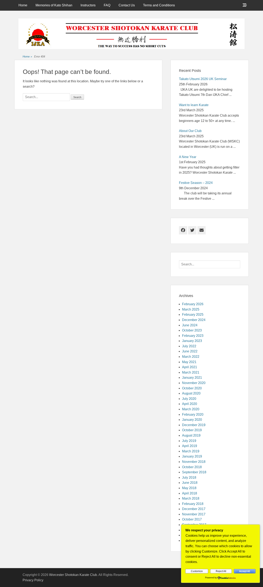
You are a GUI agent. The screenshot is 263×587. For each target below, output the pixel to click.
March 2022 (190, 356)
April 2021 (189, 367)
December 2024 (193, 320)
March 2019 (190, 451)
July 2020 (189, 398)
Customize (197, 571)
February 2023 (192, 335)
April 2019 (189, 446)
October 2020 (192, 388)
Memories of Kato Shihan (54, 5)
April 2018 (189, 493)
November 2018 (193, 461)
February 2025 (192, 314)
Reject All (221, 571)
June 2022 (189, 351)
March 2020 (190, 409)
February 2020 (192, 414)
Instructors (88, 5)
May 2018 (189, 488)
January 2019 (192, 456)
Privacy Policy (33, 580)
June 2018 (189, 482)
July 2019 (189, 441)
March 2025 (190, 309)
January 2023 (192, 341)
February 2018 (192, 504)
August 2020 (191, 393)
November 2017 (193, 514)
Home (22, 5)
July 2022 (189, 346)
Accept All (244, 571)
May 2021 (189, 362)
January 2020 (192, 419)
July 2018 (189, 477)
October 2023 (192, 330)
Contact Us (127, 5)
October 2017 (192, 519)
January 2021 (192, 377)
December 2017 (193, 509)
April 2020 (189, 404)
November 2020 (193, 383)
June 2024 (189, 325)
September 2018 (194, 472)
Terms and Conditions (159, 5)
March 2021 (190, 372)
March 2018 (190, 498)
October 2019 (192, 430)
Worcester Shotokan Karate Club (73, 575)
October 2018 (192, 467)
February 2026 (192, 304)
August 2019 (191, 435)
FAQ (107, 5)
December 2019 (193, 425)
